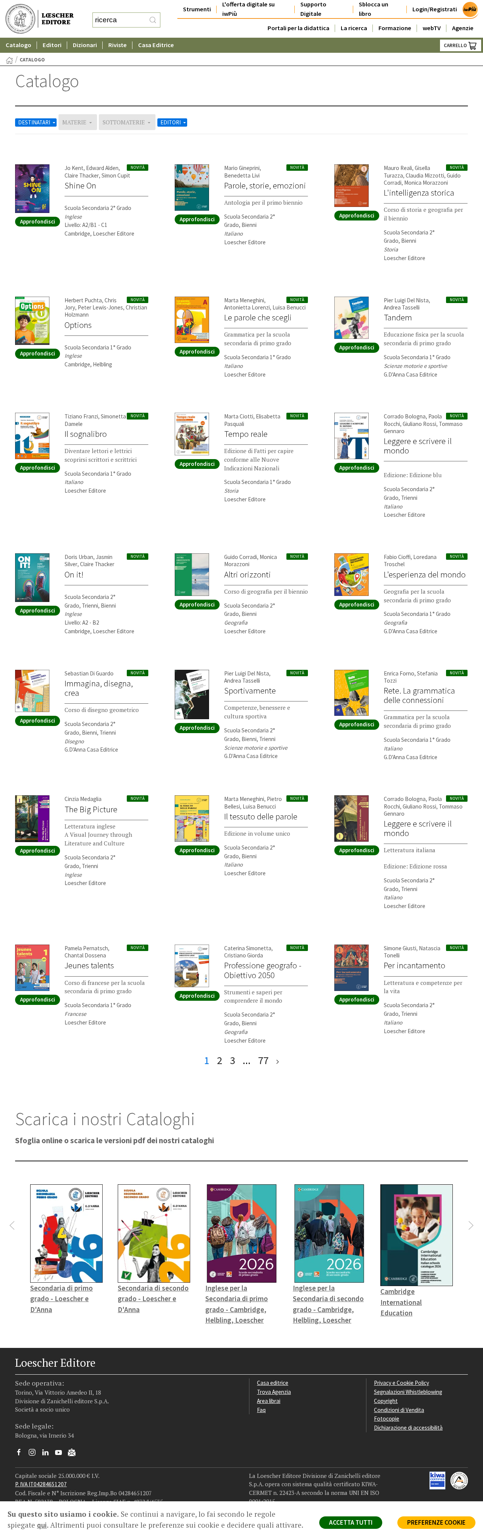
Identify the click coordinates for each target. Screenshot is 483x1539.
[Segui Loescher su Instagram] (35, 1454)
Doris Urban (79, 556)
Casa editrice (272, 1382)
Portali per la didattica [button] (298, 28)
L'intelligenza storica (419, 192)
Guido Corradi (240, 556)
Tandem (398, 317)
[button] (12, 1225)
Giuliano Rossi (419, 423)
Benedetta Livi (242, 175)
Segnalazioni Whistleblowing (408, 1391)
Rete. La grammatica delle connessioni (419, 695)
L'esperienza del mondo (425, 574)
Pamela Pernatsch (86, 948)
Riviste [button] (117, 45)
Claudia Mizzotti (425, 175)
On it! (74, 574)
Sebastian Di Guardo (89, 673)
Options (78, 325)
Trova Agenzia (274, 1391)
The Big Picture (91, 809)
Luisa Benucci (289, 307)
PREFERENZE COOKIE (436, 1522)
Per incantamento (414, 965)
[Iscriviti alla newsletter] (74, 1453)
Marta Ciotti (238, 416)
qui (42, 1525)
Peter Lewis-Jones (100, 307)
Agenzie (463, 28)
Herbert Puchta (83, 300)
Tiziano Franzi (81, 416)
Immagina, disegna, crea (99, 688)
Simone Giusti (400, 948)
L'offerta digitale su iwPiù (248, 9)
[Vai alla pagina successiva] (277, 1060)
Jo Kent (74, 168)
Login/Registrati (434, 9)
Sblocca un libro (373, 9)
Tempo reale (246, 434)
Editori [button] (52, 45)
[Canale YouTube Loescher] (61, 1454)
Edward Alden (102, 168)
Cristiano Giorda (243, 955)
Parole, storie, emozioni (265, 185)
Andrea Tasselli (402, 307)
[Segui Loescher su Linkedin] (48, 1454)
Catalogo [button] (18, 45)
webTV (432, 28)
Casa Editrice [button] (156, 45)
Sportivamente (250, 690)
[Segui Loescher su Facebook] (21, 1454)
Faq (261, 1409)
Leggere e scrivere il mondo (418, 446)
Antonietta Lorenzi (247, 307)
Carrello (456, 45)
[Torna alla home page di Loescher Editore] (39, 19)
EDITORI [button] (171, 122)
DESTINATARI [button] (34, 122)
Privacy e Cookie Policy (401, 1382)
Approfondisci (37, 221)
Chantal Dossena (85, 955)
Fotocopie (386, 1418)
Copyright (386, 1400)
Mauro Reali (398, 168)
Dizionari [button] (85, 45)
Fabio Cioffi (397, 556)
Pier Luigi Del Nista (406, 300)
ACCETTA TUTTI (350, 1522)
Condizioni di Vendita (399, 1409)
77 (263, 1060)
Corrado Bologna (405, 416)
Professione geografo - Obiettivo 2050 (262, 970)
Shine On (80, 185)
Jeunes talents (89, 965)
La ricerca (354, 28)
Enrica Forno (399, 673)
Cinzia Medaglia (83, 798)
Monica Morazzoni (426, 182)
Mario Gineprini (242, 168)
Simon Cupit (116, 175)
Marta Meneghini (244, 300)
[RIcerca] (152, 20)
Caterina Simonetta (247, 948)
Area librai (268, 1400)
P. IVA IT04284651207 (41, 1484)
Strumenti (197, 9)
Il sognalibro (86, 434)
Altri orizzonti (247, 574)
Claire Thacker (82, 175)
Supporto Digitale (313, 9)
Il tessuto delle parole (260, 816)
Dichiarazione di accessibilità (408, 1427)
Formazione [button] (394, 28)
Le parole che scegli (258, 317)
